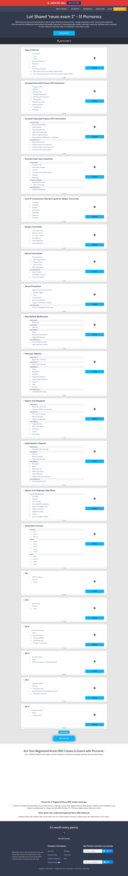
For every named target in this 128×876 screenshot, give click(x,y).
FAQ (65, 858)
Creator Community (54, 858)
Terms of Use (78, 868)
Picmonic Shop (52, 855)
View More (64, 732)
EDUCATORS (100, 9)
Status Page (86, 868)
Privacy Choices (53, 862)
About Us (51, 851)
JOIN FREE (120, 9)
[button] (64, 778)
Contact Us (67, 855)
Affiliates (67, 851)
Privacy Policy (69, 868)
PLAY (95, 68)
